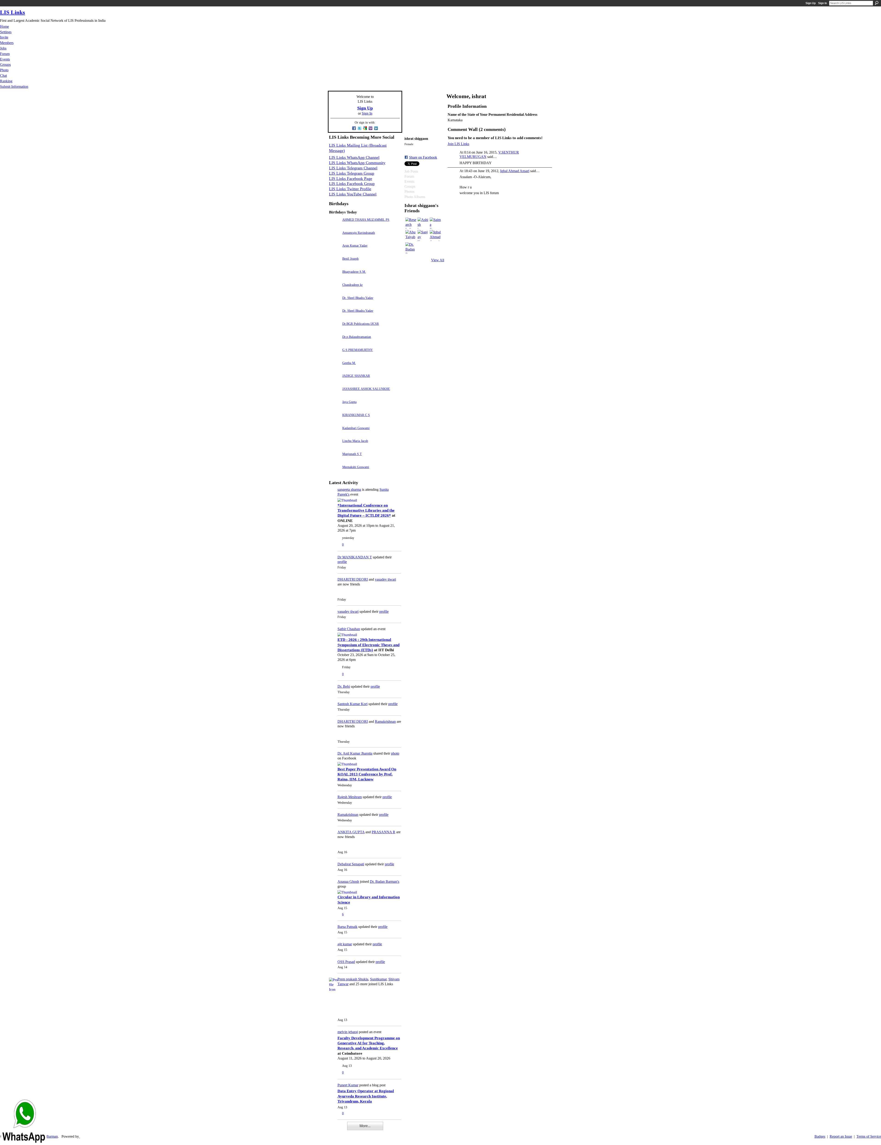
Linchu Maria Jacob (355, 441)
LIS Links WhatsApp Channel (354, 157)
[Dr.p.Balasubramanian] (334, 343)
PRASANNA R (383, 832)
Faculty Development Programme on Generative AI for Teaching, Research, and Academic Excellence (368, 1043)
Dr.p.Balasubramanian (356, 337)
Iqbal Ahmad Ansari (514, 171)
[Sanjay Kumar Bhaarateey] (423, 235)
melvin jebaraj (347, 1032)
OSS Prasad (346, 962)
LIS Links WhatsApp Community (357, 162)
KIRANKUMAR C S (356, 415)
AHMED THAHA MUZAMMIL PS (365, 219)
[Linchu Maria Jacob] (334, 447)
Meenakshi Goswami (355, 467)
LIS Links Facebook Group (352, 183)
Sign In (822, 3)
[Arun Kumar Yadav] (334, 252)
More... (365, 1126)
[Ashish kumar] (423, 223)
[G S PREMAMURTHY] (334, 356)
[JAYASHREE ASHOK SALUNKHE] (334, 395)
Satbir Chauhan (348, 629)
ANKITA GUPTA (351, 832)
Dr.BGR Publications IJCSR (360, 324)
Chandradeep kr (352, 285)
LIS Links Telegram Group (351, 173)
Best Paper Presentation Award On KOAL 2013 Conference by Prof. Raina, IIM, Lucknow (366, 774)
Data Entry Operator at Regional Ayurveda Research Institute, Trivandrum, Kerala (365, 1096)
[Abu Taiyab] (410, 235)
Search (876, 3)
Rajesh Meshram (349, 797)
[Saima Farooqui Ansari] (435, 223)
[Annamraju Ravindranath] (334, 239)
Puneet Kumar (347, 1085)
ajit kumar (344, 944)
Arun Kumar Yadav (355, 245)
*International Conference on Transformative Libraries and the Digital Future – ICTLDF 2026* (366, 510)
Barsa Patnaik (347, 927)
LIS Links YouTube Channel (352, 194)
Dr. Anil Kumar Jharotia (354, 753)
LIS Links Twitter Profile (350, 189)
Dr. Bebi (343, 686)
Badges (819, 1136)
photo (395, 753)
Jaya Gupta (349, 402)
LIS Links (12, 12)
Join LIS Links (458, 144)
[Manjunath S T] (334, 460)
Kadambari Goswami (356, 428)
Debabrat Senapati (350, 864)
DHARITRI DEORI (352, 579)
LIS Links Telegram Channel (353, 168)
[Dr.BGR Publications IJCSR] (334, 330)
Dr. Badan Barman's (384, 881)
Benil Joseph (350, 258)
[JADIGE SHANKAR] (334, 382)
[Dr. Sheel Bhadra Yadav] (334, 304)
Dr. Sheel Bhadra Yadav (357, 298)
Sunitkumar (378, 979)
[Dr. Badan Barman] (410, 247)
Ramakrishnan (385, 721)
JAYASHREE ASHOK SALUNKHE (366, 389)
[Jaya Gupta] (334, 408)
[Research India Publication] (410, 223)
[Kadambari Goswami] (334, 434)
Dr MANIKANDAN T (354, 557)
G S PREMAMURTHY (357, 350)
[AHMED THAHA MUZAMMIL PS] (334, 226)
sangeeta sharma (349, 489)
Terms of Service (868, 1136)
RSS (331, 1129)
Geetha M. (349, 363)
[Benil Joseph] (334, 265)
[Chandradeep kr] (334, 291)
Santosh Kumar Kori (352, 704)
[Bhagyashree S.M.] (334, 278)
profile (342, 562)
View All (437, 260)
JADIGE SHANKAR (356, 376)
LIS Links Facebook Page (350, 178)
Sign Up (811, 3)
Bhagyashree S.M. (354, 271)
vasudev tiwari (385, 579)
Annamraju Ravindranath (358, 233)
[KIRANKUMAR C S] (334, 421)
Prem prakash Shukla (352, 979)
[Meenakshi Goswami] (334, 473)
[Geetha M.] (334, 369)
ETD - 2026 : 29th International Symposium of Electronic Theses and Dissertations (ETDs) (368, 644)
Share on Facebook (423, 157)
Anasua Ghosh (348, 881)
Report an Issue (841, 1136)
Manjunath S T (352, 454)
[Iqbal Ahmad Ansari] (435, 235)
